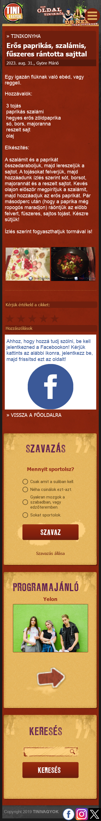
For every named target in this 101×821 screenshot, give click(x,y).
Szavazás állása (50, 553)
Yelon (50, 599)
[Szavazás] (50, 532)
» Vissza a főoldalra (33, 414)
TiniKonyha (26, 36)
